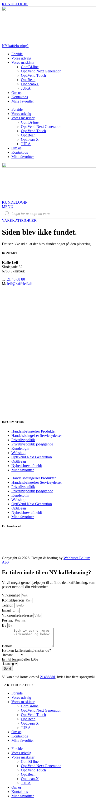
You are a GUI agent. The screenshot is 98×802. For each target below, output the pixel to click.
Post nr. (8, 620)
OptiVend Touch (33, 75)
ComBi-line (30, 67)
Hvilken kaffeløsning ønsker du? (26, 650)
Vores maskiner (22, 62)
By (4, 625)
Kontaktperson (13, 600)
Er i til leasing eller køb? (20, 659)
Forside (17, 54)
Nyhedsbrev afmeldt (26, 466)
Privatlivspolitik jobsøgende (32, 444)
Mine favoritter (22, 101)
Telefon (8, 605)
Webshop (18, 453)
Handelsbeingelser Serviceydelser (36, 436)
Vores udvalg (21, 58)
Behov (7, 646)
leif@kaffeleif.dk (20, 284)
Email (7, 610)
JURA (26, 88)
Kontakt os (19, 97)
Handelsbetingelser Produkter (33, 431)
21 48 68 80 (16, 279)
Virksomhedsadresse (18, 615)
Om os (16, 93)
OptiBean (28, 80)
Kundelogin (20, 448)
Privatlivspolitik (23, 440)
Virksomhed (11, 595)
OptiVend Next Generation (41, 71)
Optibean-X (30, 84)
